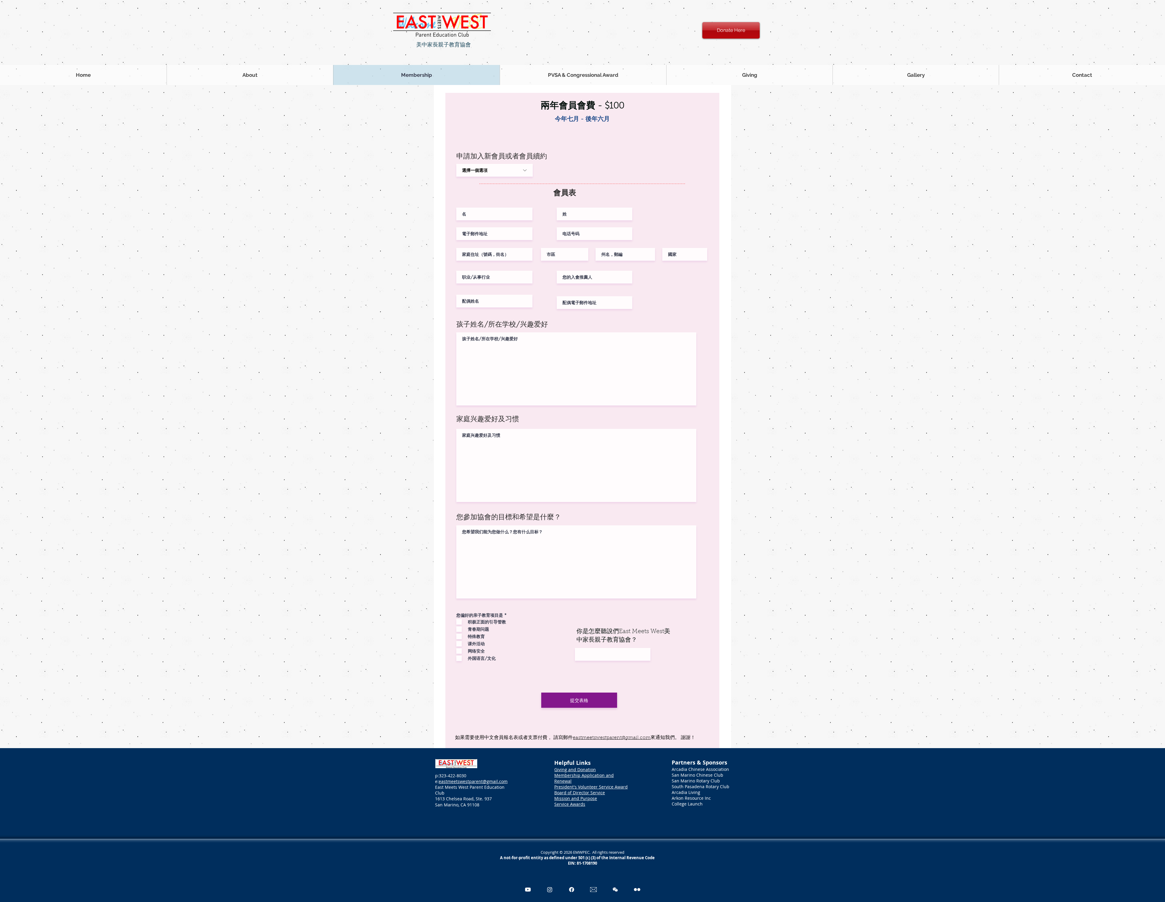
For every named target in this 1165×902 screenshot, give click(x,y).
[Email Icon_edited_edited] (593, 889)
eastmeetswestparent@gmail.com (611, 737)
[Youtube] (528, 889)
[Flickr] (637, 889)
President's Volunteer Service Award (591, 787)
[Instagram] (549, 889)
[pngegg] (615, 889)
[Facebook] (571, 889)
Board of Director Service (579, 792)
